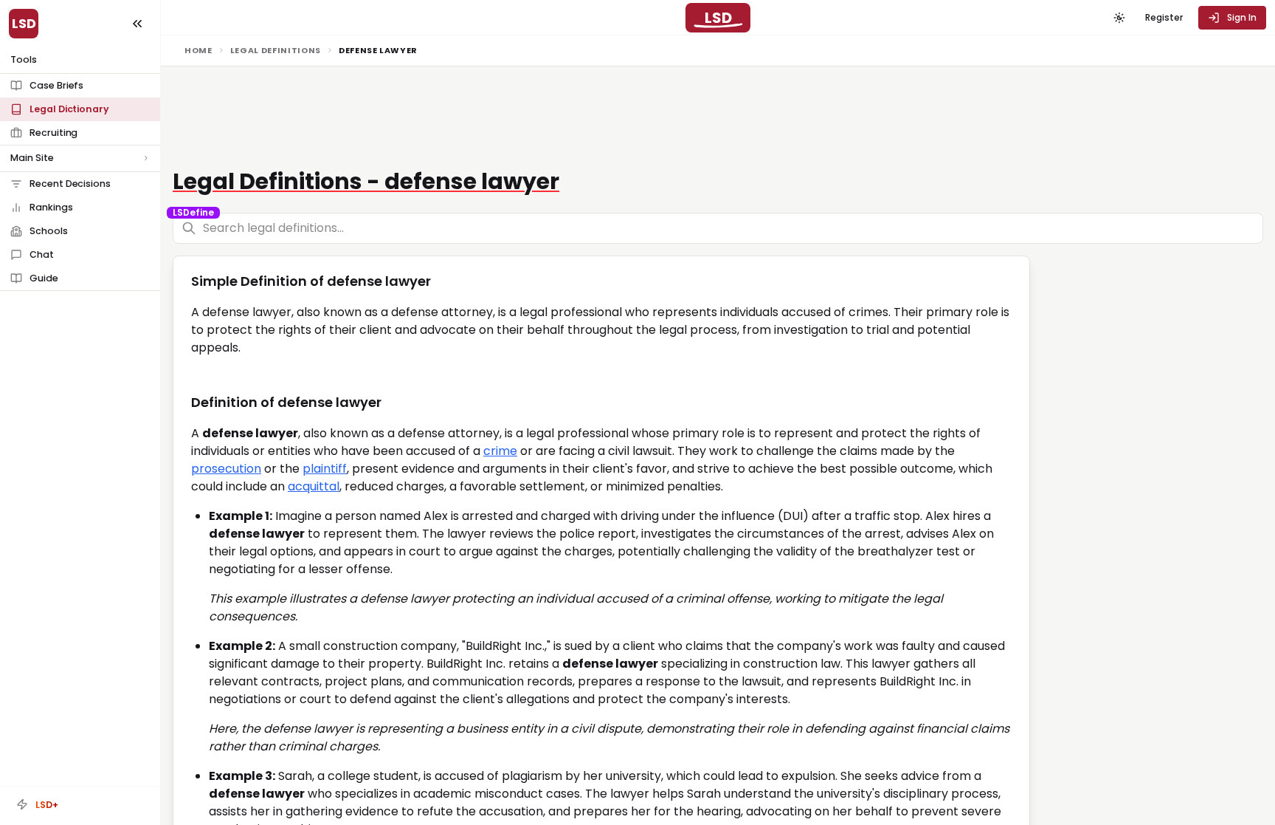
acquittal (313, 486)
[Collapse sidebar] (137, 23)
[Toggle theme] (1119, 18)
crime (500, 450)
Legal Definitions (275, 50)
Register (1164, 17)
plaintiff (325, 468)
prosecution (226, 468)
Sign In (1242, 17)
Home (198, 50)
